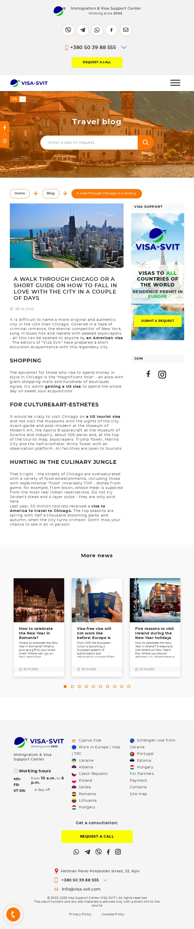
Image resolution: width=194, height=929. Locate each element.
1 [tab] (66, 687)
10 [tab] (130, 687)
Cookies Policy (113, 914)
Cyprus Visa (90, 740)
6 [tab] (102, 687)
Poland (85, 780)
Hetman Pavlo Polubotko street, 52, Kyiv (100, 871)
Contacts (138, 787)
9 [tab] (123, 687)
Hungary (87, 807)
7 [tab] (109, 687)
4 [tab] (87, 687)
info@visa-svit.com (81, 889)
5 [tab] (94, 687)
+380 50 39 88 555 (93, 47)
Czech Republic (93, 774)
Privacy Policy (80, 914)
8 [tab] (116, 687)
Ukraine (86, 760)
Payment (138, 780)
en (14, 98)
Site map (138, 794)
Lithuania (88, 800)
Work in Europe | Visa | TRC (96, 751)
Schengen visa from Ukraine (152, 744)
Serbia (85, 787)
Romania (87, 794)
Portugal (145, 754)
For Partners (142, 774)
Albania (86, 767)
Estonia (144, 760)
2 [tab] (73, 687)
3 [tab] (80, 687)
